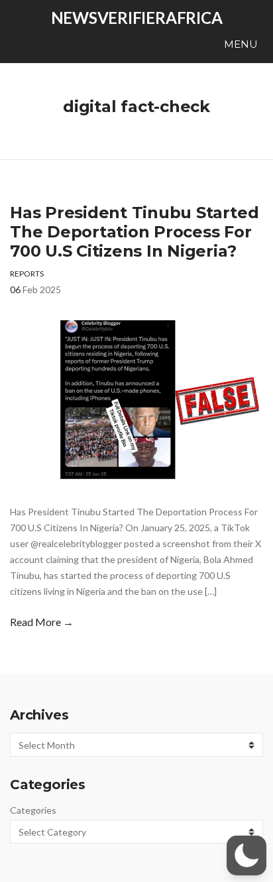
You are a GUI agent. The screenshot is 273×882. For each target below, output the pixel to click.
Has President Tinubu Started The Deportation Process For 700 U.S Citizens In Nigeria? (134, 232)
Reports (27, 274)
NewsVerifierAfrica (137, 17)
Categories (33, 810)
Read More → (42, 621)
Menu (239, 44)
